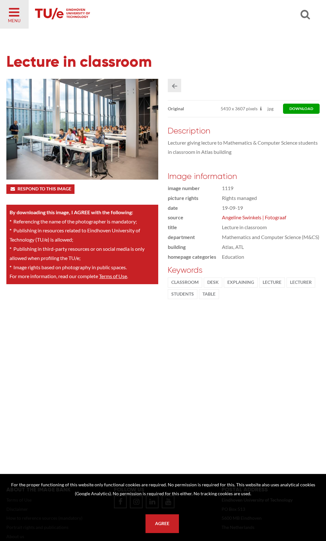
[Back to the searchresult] (174, 85)
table (209, 294)
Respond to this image (44, 188)
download (301, 108)
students (182, 294)
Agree (162, 523)
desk (213, 282)
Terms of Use (113, 276)
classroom (185, 282)
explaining (240, 282)
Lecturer (301, 282)
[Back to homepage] (108, 14)
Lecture (272, 282)
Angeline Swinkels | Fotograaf (254, 217)
